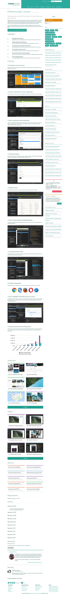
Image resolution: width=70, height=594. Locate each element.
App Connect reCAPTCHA (13, 489)
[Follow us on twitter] (12, 583)
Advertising (10, 588)
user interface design (50, 32)
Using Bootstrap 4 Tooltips (15, 454)
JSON (60, 36)
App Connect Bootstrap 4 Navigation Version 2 (53, 95)
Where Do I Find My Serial (53, 590)
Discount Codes (24, 589)
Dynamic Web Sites (49, 41)
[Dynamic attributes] (25, 183)
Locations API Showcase (15, 403)
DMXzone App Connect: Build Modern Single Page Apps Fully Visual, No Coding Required (53, 57)
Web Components (53, 45)
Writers (9, 590)
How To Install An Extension (54, 591)
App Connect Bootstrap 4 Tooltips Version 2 (53, 88)
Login (49, 1)
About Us (9, 586)
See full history (10, 547)
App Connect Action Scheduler (33, 489)
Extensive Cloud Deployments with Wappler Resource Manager (53, 226)
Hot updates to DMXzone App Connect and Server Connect (53, 62)
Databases (54, 36)
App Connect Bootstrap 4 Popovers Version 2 (53, 91)
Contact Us (10, 587)
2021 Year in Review (49, 235)
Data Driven (48, 36)
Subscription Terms (38, 587)
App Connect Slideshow (32, 478)
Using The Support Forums (53, 589)
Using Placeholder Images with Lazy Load (37, 425)
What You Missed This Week (50, 64)
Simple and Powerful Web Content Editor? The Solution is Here (53, 60)
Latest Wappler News (50, 207)
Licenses (36, 590)
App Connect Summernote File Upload (52, 146)
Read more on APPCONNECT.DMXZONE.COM (17, 30)
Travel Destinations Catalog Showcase (17, 388)
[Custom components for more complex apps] (25, 116)
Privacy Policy (37, 588)
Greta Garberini (20, 571)
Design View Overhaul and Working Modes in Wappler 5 (53, 229)
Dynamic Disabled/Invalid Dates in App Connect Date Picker (41, 454)
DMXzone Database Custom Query (52, 159)
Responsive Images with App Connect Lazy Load (20, 425)
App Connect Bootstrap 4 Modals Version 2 (53, 98)
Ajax (56, 30)
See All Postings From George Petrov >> (35, 562)
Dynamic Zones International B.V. (35, 593)
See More (25, 407)
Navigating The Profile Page (53, 587)
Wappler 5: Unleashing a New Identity (52, 232)
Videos (53, 6)
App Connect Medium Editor (14, 483)
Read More (47, 215)
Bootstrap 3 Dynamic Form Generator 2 (35, 483)
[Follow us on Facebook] (8, 583)
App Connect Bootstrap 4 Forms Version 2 (53, 101)
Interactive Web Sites (50, 43)
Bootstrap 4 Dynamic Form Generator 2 (52, 152)
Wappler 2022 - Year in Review (51, 213)
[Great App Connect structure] (25, 87)
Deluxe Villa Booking (33, 374)
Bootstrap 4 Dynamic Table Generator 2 (52, 75)
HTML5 (52, 30)
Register (44, 1)
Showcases (48, 6)
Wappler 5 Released (49, 222)
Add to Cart (50, 20)
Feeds (47, 45)
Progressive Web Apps (50, 34)
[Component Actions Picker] (25, 279)
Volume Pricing (24, 588)
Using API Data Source (33, 439)
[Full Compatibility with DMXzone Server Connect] (25, 322)
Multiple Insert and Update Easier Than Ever (53, 55)
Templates (42, 6)
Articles (31, 6)
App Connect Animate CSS (13, 478)
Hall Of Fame (10, 591)
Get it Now (59, 203)
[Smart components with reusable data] (25, 149)
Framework (58, 43)
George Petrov (13, 552)
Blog (28, 6)
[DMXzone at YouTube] (10, 583)
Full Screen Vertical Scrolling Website (36, 388)
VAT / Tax (23, 587)
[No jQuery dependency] (25, 292)
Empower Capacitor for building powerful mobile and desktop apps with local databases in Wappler (53, 218)
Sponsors (9, 589)
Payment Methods (25, 586)
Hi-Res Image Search (33, 403)
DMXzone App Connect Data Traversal (35, 472)
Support (37, 12)
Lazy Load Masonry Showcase (16, 374)
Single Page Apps (49, 39)
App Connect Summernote (50, 72)
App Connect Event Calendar (50, 82)
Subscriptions (58, 6)
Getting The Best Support (53, 588)
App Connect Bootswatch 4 (50, 85)
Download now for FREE (57, 191)
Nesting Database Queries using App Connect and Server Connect (53, 52)
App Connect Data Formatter (14, 472)
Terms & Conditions (38, 586)
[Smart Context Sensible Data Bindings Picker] (25, 247)
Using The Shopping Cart (53, 586)
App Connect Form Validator (14, 467)
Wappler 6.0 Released (49, 210)
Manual (33, 12)
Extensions (36, 6)
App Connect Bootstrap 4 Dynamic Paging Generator (53, 79)
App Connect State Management (34, 467)
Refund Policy (37, 589)
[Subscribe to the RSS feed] (14, 583)
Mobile (47, 30)
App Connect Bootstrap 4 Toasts (51, 162)
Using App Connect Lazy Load (16, 439)
